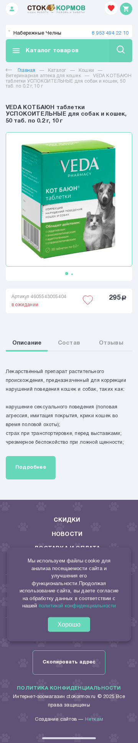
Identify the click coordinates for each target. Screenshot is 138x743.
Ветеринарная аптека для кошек (43, 76)
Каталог (57, 70)
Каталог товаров (45, 50)
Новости (67, 534)
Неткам (94, 719)
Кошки (86, 70)
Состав (69, 343)
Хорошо (69, 624)
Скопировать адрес (69, 662)
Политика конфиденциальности (69, 688)
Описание (27, 343)
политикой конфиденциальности (77, 606)
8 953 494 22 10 (110, 33)
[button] (66, 273)
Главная (26, 70)
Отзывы (111, 343)
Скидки (67, 520)
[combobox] (69, 31)
